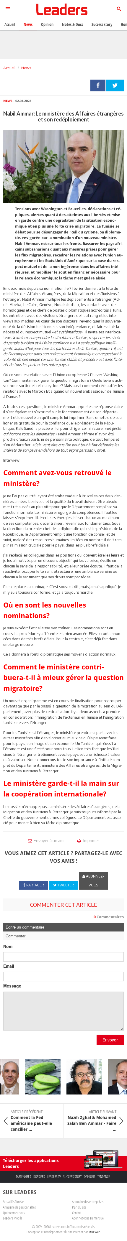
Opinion (47, 24)
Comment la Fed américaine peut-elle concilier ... (31, 1121)
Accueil (9, 67)
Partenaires (23, 1176)
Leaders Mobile (12, 1218)
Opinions (89, 1176)
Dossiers (39, 1176)
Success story (72, 1176)
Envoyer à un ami (49, 840)
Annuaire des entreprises (87, 1201)
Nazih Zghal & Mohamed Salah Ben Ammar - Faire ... (91, 1121)
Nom (7, 946)
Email (8, 966)
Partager (97, 85)
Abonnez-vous (94, 880)
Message (12, 986)
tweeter (115, 85)
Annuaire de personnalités (19, 1207)
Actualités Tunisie (13, 1201)
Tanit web (94, 1232)
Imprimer (90, 840)
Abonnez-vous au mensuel (88, 1218)
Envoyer (110, 1040)
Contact (76, 1212)
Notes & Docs (72, 24)
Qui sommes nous (14, 1212)
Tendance (103, 1176)
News (26, 67)
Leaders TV (54, 1176)
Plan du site (79, 1207)
